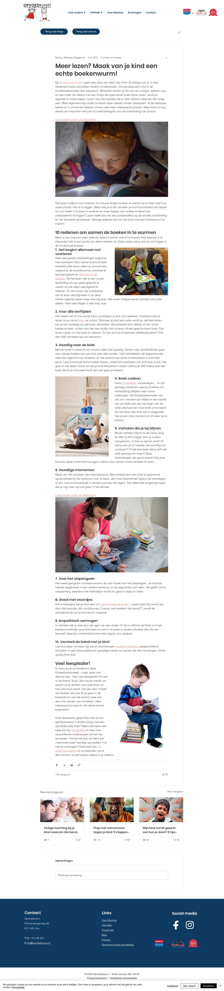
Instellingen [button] (172, 985)
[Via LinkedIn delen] (71, 765)
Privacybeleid (18, 987)
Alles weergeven (175, 791)
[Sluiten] (220, 986)
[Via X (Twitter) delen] (64, 765)
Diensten (107, 925)
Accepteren (208, 985)
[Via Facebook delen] (56, 765)
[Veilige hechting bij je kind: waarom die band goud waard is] (62, 809)
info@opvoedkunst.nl (38, 942)
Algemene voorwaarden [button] (123, 978)
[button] (77, 12)
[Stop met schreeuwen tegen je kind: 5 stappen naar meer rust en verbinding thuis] (112, 809)
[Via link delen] (79, 765)
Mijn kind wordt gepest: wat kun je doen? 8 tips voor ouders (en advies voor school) (159, 830)
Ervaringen (108, 929)
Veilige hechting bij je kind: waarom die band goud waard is (60, 830)
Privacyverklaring (97, 978)
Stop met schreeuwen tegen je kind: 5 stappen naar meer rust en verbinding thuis (110, 830)
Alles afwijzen (189, 985)
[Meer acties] (166, 57)
